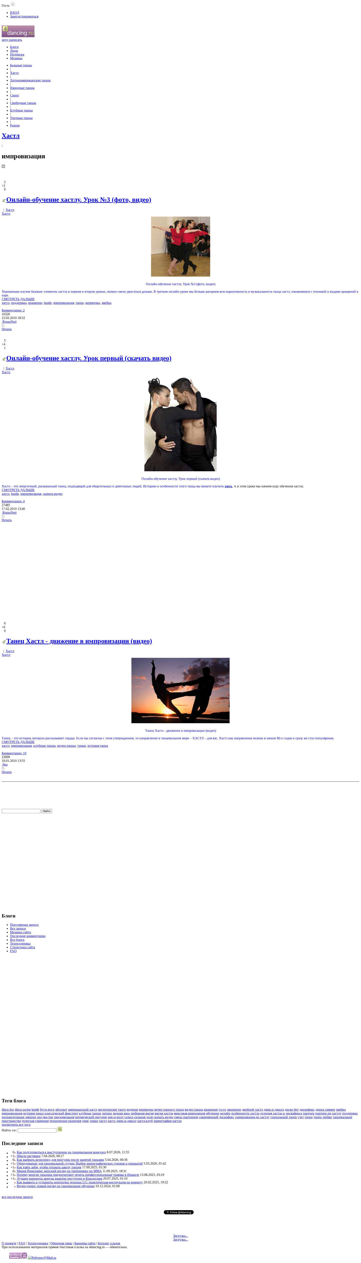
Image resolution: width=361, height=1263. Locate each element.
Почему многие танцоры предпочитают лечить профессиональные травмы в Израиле (78, 1175)
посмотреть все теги (16, 1124)
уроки (81, 745)
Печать (7, 329)
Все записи (18, 928)
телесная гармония (35, 1121)
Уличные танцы (21, 118)
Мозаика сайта (20, 932)
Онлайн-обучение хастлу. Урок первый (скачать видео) (89, 358)
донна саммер (325, 1109)
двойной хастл (252, 1109)
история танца (98, 745)
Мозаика (16, 58)
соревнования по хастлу (252, 1117)
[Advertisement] (180, 571)
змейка (106, 303)
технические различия (65, 1121)
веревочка (92, 303)
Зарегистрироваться (24, 16)
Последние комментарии (28, 936)
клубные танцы (44, 745)
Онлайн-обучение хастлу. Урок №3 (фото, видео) (78, 199)
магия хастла (164, 1113)
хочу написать (12, 40)
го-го (222, 1109)
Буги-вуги (47, 1109)
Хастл (14, 73)
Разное (15, 125)
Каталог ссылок (109, 1243)
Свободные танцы (23, 103)
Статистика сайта (22, 947)
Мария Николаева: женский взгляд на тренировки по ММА (59, 1171)
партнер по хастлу (328, 1113)
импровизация (63, 303)
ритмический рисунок (91, 1117)
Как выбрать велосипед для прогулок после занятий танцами (60, 1159)
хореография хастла (168, 1121)
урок (85, 1121)
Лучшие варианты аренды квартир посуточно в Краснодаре (59, 1178)
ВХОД (14, 12)
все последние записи (17, 1197)
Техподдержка (20, 943)
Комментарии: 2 (13, 310)
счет (301, 1117)
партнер (308, 1113)
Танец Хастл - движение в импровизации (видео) (79, 641)
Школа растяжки (29, 1156)
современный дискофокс (216, 1117)
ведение (132, 1109)
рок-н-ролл (115, 1117)
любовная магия (142, 1113)
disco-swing (23, 1109)
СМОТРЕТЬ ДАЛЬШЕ (18, 299)
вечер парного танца (169, 1109)
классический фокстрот (61, 1113)
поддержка (19, 303)
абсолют (61, 1109)
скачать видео (52, 494)
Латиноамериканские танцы (30, 80)
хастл (5, 303)
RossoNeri (9, 321)
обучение (212, 1113)
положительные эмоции (19, 1117)
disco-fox (8, 1109)
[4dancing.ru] (18, 36)
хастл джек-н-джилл (122, 1121)
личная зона (121, 1113)
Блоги (14, 47)
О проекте (9, 1243)
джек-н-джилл (274, 1109)
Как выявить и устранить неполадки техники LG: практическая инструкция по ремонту (80, 1182)
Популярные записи (24, 924)
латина (107, 1113)
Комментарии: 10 (14, 753)
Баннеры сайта (84, 1243)
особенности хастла (245, 1113)
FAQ (13, 951)
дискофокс (307, 1109)
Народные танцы (22, 88)
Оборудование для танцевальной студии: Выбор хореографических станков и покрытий (80, 1163)
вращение (35, 303)
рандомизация (64, 1117)
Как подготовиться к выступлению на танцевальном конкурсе (61, 1152)
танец (80, 303)
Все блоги (17, 940)
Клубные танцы (21, 110)
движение (234, 1109)
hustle (48, 303)
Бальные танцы (21, 65)
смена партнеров (186, 1117)
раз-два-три (45, 1117)
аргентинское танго (112, 1109)
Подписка (17, 54)
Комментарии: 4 (13, 501)
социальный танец (283, 1117)
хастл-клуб (145, 1121)
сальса (128, 1117)
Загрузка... (180, 1236)
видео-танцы (66, 745)
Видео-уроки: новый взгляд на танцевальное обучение (56, 1186)
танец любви (323, 1117)
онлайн (225, 1113)
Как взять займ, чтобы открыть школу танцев (49, 1167)
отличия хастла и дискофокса (281, 1113)
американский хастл (82, 1109)
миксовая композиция (189, 1113)
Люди (14, 50)
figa (5, 764)
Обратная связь (61, 1243)
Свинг (14, 95)
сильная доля (143, 1117)
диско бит (292, 1109)
